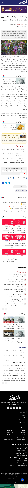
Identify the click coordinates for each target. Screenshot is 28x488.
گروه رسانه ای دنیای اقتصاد (20, 448)
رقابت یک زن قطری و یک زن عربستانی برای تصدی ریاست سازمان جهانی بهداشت (14, 280)
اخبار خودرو (22, 435)
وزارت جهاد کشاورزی (20, 178)
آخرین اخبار (22, 348)
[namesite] (23, 2)
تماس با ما (22, 417)
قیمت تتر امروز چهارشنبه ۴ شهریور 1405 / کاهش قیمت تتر (14, 356)
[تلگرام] (8, 183)
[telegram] (11, 407)
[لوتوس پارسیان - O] (14, 486)
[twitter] (16, 407)
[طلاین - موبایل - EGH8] (14, 9)
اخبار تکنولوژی (9, 435)
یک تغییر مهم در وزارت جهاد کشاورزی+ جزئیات (14, 162)
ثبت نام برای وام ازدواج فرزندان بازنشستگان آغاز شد (14, 365)
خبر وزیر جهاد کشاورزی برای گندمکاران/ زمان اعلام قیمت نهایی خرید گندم (12, 155)
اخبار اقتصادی (20, 24)
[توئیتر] (6, 183)
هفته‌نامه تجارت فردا (22, 455)
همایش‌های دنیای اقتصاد (21, 463)
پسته (11, 178)
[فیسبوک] (3, 183)
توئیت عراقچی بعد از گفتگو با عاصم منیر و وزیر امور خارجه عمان (13, 285)
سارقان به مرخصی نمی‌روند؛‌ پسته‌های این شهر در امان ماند (10, 136)
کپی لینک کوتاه (23, 186)
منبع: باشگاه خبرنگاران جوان (21, 190)
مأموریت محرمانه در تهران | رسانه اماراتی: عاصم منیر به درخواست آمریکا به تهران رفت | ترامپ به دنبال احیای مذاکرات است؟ (13, 305)
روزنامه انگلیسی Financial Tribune (18, 458)
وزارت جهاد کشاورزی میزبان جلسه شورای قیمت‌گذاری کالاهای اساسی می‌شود (12, 150)
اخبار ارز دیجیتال (21, 439)
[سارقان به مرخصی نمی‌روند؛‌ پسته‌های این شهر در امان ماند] (23, 136)
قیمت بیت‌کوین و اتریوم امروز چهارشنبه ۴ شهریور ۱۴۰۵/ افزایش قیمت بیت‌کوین (14, 361)
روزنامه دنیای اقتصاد (22, 450)
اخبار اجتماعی (10, 437)
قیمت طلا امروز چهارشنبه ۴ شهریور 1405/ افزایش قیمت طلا (14, 351)
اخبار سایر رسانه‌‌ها (8, 439)
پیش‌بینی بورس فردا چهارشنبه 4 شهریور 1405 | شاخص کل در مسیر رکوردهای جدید (13, 295)
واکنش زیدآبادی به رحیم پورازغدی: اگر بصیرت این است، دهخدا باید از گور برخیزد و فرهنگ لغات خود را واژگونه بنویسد (14, 374)
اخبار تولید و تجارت (20, 437)
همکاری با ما (22, 420)
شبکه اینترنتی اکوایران (21, 453)
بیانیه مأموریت (21, 422)
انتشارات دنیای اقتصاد (21, 460)
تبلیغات (23, 415)
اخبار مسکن (10, 432)
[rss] (8, 407)
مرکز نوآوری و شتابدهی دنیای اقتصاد (18, 465)
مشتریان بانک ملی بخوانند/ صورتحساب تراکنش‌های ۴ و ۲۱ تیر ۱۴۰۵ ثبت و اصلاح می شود (13, 276)
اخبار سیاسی (10, 430)
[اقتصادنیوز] (14, 397)
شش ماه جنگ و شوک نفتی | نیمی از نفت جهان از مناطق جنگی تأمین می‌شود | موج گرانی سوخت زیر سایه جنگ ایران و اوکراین (14, 369)
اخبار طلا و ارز (22, 430)
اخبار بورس (22, 432)
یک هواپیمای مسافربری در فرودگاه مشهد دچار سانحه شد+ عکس (13, 290)
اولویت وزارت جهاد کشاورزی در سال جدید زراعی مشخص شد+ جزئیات (12, 159)
